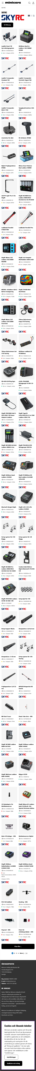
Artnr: (8, 50)
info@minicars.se (11, 981)
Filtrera (8, 25)
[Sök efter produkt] (29, 2)
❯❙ (26, 953)
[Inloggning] (33, 2)
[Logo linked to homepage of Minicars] (13, 2)
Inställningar (11, 1057)
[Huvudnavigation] (2, 2)
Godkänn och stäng (13, 1063)
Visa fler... (18, 946)
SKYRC (3, 8)
